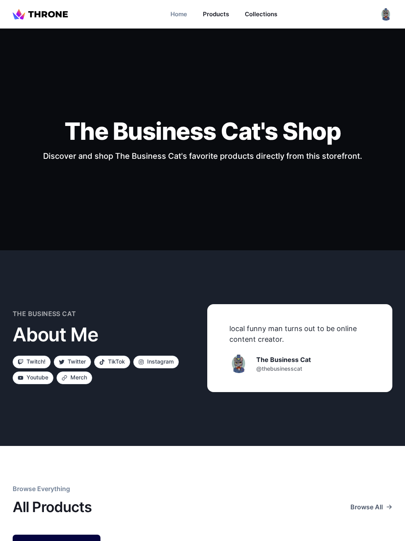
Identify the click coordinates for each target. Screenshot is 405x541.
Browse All (366, 507)
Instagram (160, 361)
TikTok (116, 361)
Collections (261, 14)
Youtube (37, 377)
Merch (78, 377)
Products (216, 14)
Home (178, 14)
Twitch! (35, 361)
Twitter (77, 361)
